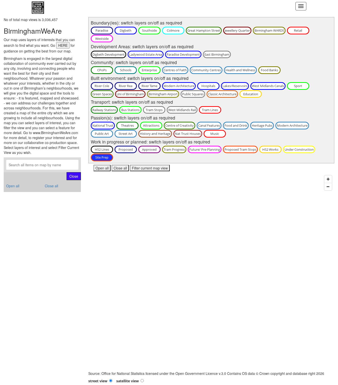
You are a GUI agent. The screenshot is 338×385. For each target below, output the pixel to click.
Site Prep (101, 157)
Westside (102, 38)
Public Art (102, 133)
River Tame (149, 86)
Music (214, 133)
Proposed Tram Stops (240, 149)
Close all (51, 185)
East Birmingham (216, 54)
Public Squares (193, 94)
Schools (125, 70)
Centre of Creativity (179, 125)
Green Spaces (102, 94)
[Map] (211, 272)
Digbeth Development (108, 54)
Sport (298, 86)
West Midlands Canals (268, 86)
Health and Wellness (240, 70)
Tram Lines (210, 110)
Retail (298, 30)
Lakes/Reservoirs (234, 86)
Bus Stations (130, 110)
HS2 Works (270, 149)
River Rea (125, 86)
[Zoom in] (328, 179)
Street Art (126, 133)
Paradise (102, 30)
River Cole (102, 86)
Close (73, 176)
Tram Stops (154, 110)
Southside (149, 30)
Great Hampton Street (203, 30)
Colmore (173, 30)
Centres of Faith (175, 70)
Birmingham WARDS (269, 30)
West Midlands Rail (182, 110)
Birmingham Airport (163, 94)
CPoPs (102, 70)
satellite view (127, 381)
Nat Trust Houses (188, 133)
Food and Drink (235, 125)
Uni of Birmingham (130, 94)
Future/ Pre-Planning (204, 149)
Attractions (151, 125)
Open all (12, 185)
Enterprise (149, 70)
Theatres (127, 125)
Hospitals (208, 86)
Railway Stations (104, 110)
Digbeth (125, 30)
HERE (63, 45)
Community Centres (206, 70)
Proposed (126, 149)
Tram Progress (174, 149)
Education (250, 94)
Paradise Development (183, 54)
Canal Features (209, 125)
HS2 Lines (102, 149)
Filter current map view (150, 168)
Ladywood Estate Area (145, 54)
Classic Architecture (222, 94)
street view (97, 381)
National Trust (102, 125)
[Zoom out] (328, 186)
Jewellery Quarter (237, 30)
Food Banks (269, 70)
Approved (149, 149)
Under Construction (299, 149)
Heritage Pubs (262, 125)
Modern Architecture (179, 86)
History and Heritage (155, 133)
